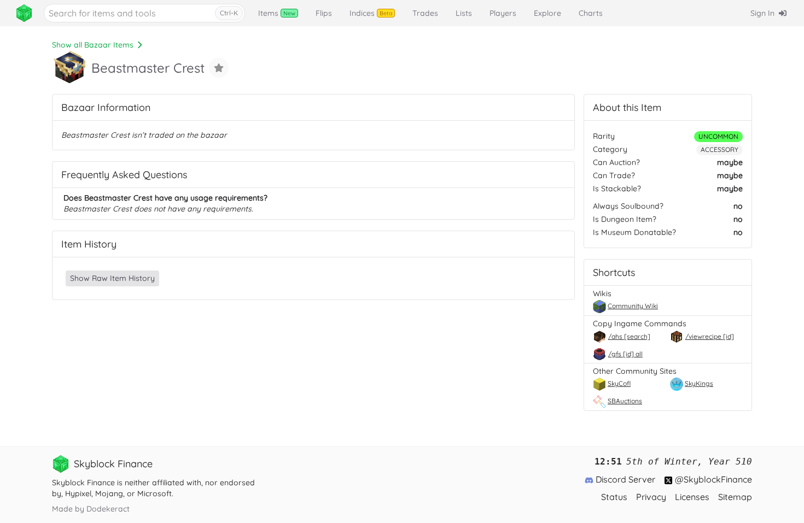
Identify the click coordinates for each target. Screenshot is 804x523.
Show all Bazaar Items (92, 45)
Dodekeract (108, 509)
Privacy (651, 496)
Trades (425, 13)
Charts (591, 13)
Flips (324, 13)
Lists (464, 13)
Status (614, 496)
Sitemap (735, 496)
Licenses (692, 496)
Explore (547, 13)
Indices (370, 13)
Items (276, 13)
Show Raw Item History (112, 278)
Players (503, 13)
